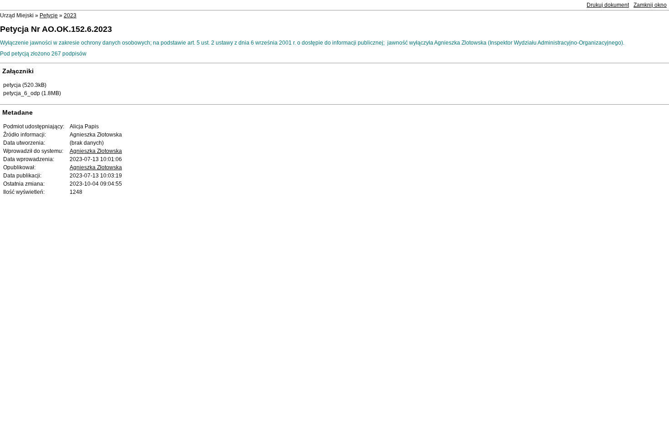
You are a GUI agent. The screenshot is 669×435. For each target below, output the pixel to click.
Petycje (49, 15)
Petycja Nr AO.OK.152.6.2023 (56, 29)
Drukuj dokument (608, 5)
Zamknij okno (650, 5)
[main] (334, 48)
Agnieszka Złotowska (96, 151)
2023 (70, 15)
